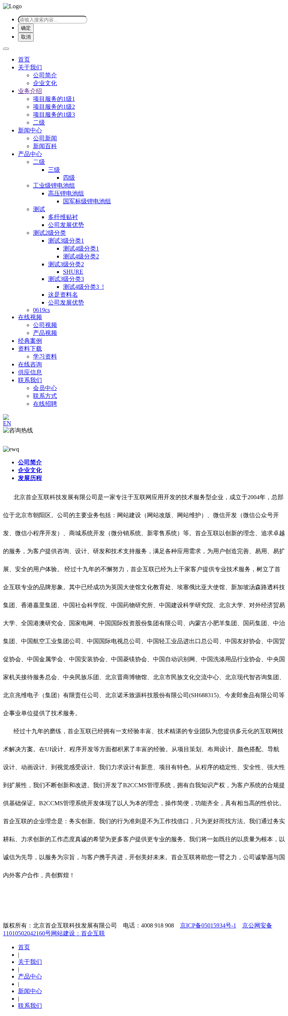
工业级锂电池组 (54, 185)
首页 (24, 59)
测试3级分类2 (66, 264)
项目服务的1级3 (54, 114)
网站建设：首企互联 (78, 933)
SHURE (73, 272)
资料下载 (30, 348)
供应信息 (30, 372)
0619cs (41, 310)
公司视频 (45, 325)
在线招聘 (45, 404)
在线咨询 (30, 364)
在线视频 (30, 317)
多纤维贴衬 (63, 217)
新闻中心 (30, 130)
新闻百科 (45, 146)
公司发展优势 (66, 225)
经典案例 (30, 341)
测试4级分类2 (81, 256)
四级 (69, 177)
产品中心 (30, 154)
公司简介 (45, 75)
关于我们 (30, 67)
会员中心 (45, 388)
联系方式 (45, 396)
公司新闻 (45, 138)
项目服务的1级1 (54, 99)
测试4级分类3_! (83, 287)
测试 (39, 209)
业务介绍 (30, 91)
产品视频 (45, 333)
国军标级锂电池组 (87, 201)
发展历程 (30, 478)
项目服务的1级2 (54, 107)
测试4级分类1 (81, 248)
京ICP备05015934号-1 (208, 925)
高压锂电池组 (66, 193)
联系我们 (30, 380)
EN (7, 423)
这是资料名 (63, 294)
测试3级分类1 (66, 240)
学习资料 (45, 356)
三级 (54, 170)
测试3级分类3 (66, 279)
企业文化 (45, 83)
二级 (39, 122)
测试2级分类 (49, 233)
